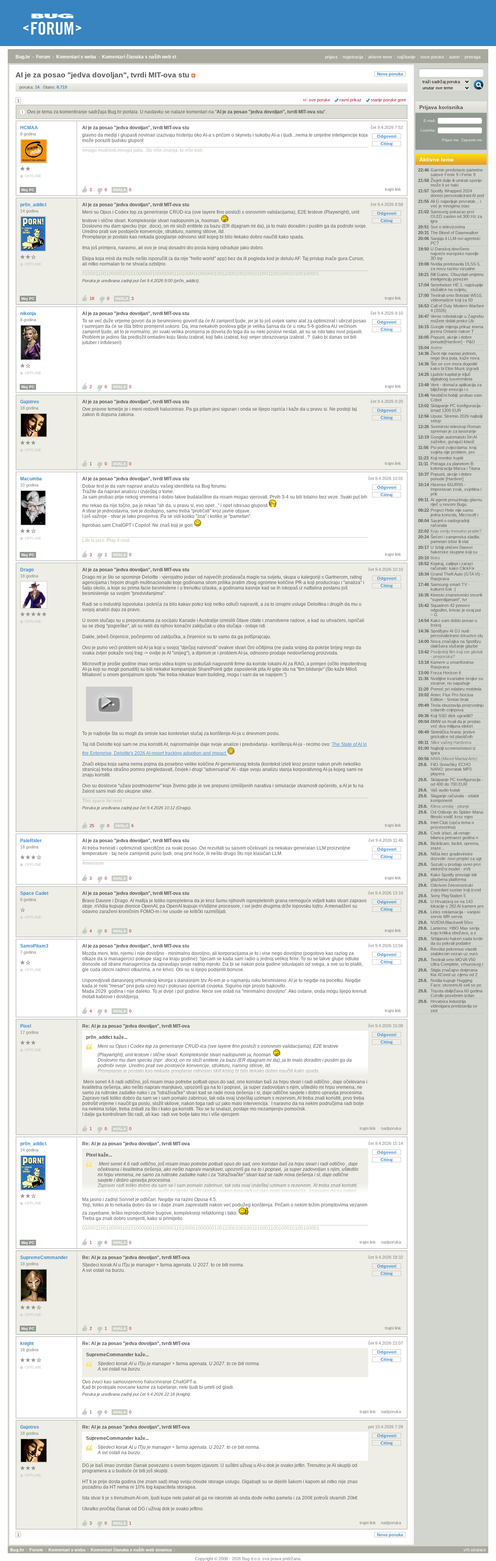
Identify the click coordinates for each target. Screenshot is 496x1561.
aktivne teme (380, 57)
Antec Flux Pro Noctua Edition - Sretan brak (452, 697)
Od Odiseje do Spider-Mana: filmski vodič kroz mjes (457, 814)
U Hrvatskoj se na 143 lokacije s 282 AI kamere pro (457, 903)
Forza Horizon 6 (446, 672)
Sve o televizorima (448, 226)
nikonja (28, 313)
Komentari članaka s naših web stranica (146, 57)
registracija (353, 57)
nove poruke (432, 57)
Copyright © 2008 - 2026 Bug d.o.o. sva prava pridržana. (248, 1558)
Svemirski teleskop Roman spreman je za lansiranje (456, 429)
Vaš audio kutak (445, 790)
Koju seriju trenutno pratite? (456, 531)
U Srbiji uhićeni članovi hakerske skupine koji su (454, 549)
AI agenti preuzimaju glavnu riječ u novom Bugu (456, 502)
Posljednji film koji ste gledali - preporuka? (456, 654)
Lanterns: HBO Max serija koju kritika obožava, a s (455, 930)
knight (27, 1343)
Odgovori (386, 136)
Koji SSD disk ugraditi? (452, 715)
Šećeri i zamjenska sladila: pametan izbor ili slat (455, 539)
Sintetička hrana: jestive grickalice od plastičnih (453, 734)
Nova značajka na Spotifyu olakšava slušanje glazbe (456, 643)
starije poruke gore (388, 100)
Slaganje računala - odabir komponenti (455, 798)
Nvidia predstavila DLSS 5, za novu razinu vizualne (455, 266)
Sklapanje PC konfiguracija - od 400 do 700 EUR (457, 781)
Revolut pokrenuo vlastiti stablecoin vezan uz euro (454, 951)
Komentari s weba (76, 57)
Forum (43, 57)
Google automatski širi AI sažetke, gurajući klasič (454, 439)
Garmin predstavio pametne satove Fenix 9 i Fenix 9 (457, 172)
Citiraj (387, 143)
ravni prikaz (350, 100)
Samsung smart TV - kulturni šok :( (450, 586)
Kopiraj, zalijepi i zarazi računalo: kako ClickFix (453, 566)
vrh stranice (474, 1549)
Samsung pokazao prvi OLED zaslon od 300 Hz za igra (456, 216)
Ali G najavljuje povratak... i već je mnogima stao (456, 203)
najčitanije (406, 57)
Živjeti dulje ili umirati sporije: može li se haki (457, 182)
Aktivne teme (436, 159)
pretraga (472, 57)
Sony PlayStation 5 (448, 895)
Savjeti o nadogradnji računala (450, 523)
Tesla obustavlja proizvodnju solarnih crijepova (457, 707)
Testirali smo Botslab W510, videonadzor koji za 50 (456, 297)
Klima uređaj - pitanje (450, 806)
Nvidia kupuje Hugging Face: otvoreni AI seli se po (456, 982)
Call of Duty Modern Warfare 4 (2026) (457, 308)
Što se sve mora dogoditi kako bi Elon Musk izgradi (455, 366)
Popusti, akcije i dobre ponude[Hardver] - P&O (453, 339)
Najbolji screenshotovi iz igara (453, 750)
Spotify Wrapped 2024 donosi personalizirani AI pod (457, 193)
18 (92, 298)
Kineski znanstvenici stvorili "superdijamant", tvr (456, 597)
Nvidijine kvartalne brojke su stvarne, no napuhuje (457, 680)
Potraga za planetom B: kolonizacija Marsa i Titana (455, 466)
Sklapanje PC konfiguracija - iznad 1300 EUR (457, 408)
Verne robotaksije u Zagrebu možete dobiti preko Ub (457, 318)
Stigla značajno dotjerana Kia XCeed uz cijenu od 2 (454, 972)
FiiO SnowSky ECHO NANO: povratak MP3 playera (451, 769)
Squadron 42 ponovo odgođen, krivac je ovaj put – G (456, 610)
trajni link (393, 189)
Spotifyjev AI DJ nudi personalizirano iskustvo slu (457, 633)
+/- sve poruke (316, 100)
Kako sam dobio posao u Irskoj (454, 622)
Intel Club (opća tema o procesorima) (452, 824)
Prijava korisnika (441, 107)
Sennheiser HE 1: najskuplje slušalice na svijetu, (457, 287)
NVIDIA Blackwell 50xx (452, 922)
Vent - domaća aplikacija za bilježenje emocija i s (456, 387)
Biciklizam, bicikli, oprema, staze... (455, 845)
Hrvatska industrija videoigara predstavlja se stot (454, 1006)
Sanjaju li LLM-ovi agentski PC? (455, 240)
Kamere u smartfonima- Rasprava (453, 664)
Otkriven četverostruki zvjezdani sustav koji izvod (456, 887)
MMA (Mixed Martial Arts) (454, 758)
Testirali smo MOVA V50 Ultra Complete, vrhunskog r (457, 961)
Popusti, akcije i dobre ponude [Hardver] (451, 476)
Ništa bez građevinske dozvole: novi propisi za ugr (456, 856)
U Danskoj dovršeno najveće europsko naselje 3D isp (455, 253)
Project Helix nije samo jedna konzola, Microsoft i (454, 512)
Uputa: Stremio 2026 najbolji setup (456, 418)
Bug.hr (23, 57)
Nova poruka (390, 74)
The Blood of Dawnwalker (455, 232)
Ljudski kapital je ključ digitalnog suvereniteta (451, 376)
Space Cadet (35, 893)
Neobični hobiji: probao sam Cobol (456, 397)
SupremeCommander (44, 1257)
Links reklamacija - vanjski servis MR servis (455, 914)
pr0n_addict (34, 204)
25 (92, 825)
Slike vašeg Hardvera (451, 742)
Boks (435, 557)
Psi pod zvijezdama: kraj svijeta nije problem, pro (453, 449)
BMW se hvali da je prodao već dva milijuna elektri (455, 723)
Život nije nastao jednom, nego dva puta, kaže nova (455, 355)
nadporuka (391, 1128)
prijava (331, 57)
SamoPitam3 (35, 946)
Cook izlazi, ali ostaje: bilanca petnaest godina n (454, 835)
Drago (27, 569)
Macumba (31, 478)
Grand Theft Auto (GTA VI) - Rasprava (457, 576)
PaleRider (31, 840)
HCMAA (29, 127)
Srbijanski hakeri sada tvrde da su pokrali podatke (457, 941)
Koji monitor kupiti (447, 458)
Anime (436, 347)
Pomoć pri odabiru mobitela (456, 689)
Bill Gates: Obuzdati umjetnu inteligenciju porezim (457, 276)
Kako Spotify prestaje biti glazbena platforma (454, 877)
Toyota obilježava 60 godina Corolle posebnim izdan (456, 993)
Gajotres (30, 401)
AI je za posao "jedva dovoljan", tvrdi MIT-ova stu (270, 112)
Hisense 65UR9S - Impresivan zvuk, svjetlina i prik (456, 489)
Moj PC (27, 190)
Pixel (26, 1026)
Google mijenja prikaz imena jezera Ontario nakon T (457, 329)
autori (454, 57)
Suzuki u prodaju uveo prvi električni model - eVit (455, 866)
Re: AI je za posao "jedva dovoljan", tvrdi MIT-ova (136, 1026)
